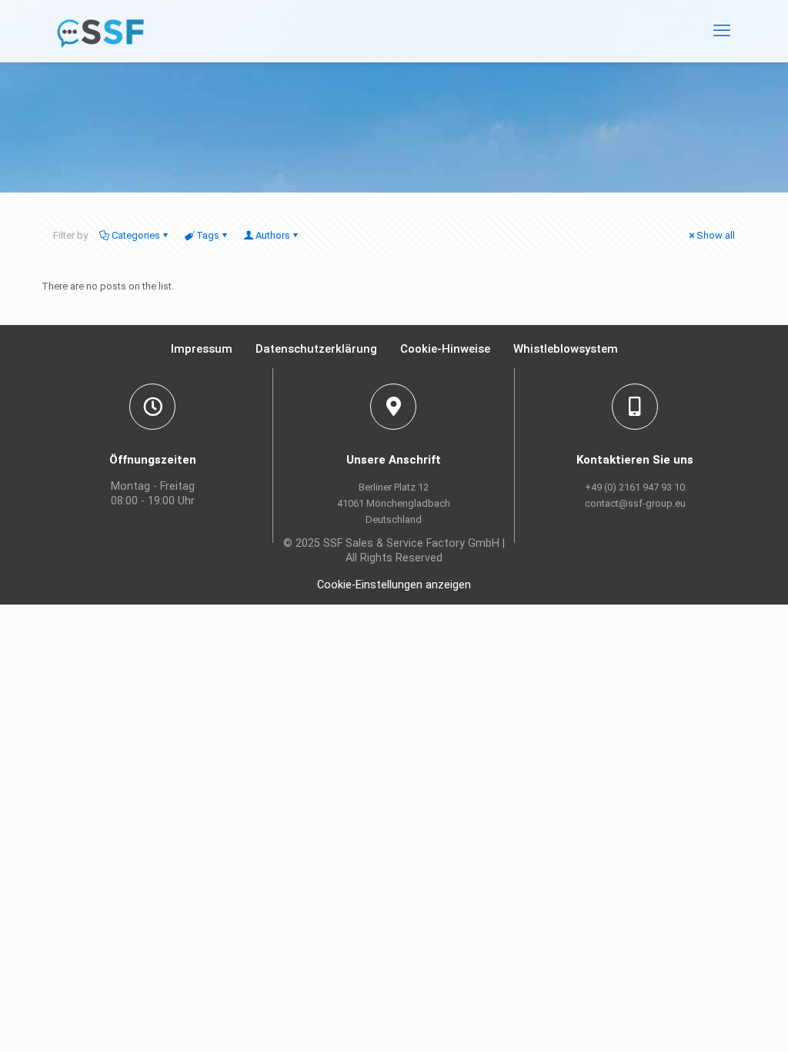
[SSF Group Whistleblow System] (100, 31)
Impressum (201, 349)
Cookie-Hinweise (445, 349)
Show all (715, 235)
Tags (207, 235)
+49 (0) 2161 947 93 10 (635, 487)
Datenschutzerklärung (316, 349)
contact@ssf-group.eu (635, 503)
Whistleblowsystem (565, 349)
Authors (272, 235)
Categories (136, 235)
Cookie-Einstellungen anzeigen (394, 584)
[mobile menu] (722, 31)
